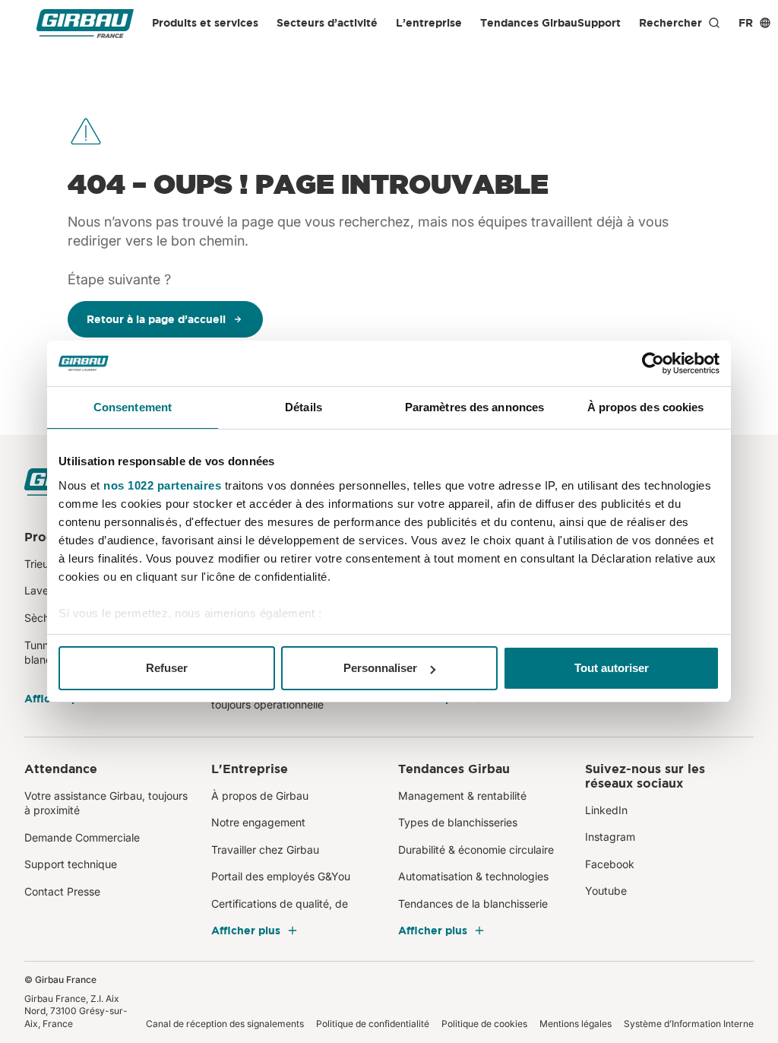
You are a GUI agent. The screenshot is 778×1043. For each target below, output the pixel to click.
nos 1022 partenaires (162, 485)
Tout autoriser (611, 667)
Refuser (167, 667)
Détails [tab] (303, 407)
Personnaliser (380, 667)
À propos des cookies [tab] (645, 407)
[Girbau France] (85, 23)
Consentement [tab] (132, 407)
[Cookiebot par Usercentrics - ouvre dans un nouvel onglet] (653, 363)
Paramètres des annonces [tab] (474, 407)
